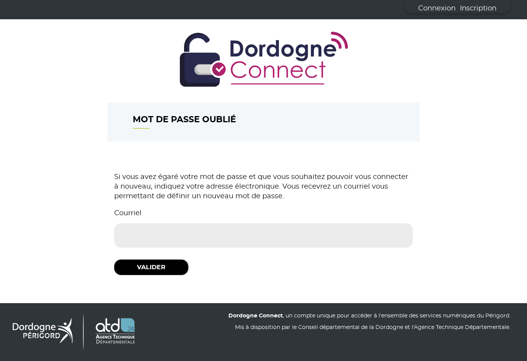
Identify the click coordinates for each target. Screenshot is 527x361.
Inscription (478, 8)
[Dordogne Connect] (263, 61)
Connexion (437, 8)
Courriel (128, 213)
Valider (151, 267)
